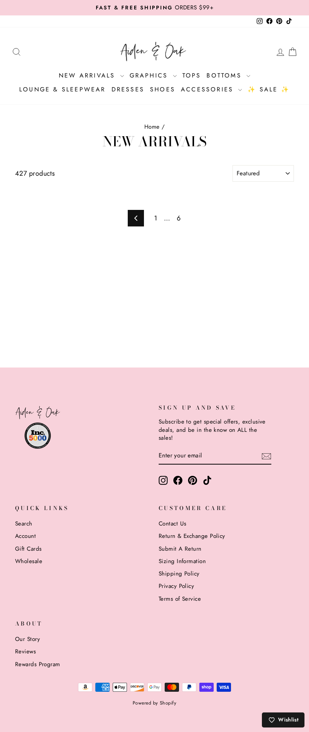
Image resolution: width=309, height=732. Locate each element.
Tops (191, 75)
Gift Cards (28, 549)
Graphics (150, 75)
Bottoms (226, 75)
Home (152, 127)
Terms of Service (180, 599)
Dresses (128, 89)
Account (25, 536)
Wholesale (28, 561)
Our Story (27, 639)
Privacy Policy (176, 586)
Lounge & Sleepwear (62, 89)
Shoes (162, 89)
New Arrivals (88, 75)
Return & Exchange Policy (192, 536)
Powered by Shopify (154, 703)
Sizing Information (182, 561)
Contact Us (173, 523)
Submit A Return (180, 549)
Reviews (25, 651)
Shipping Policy (179, 574)
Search (23, 523)
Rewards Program (37, 664)
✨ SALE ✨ (269, 89)
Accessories (208, 89)
